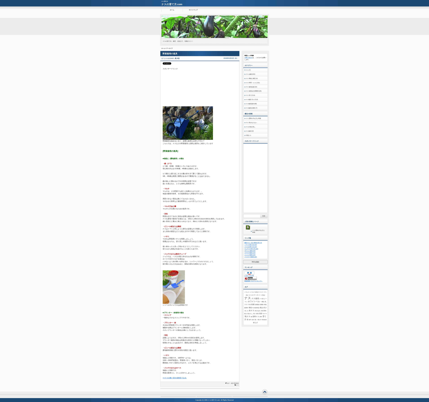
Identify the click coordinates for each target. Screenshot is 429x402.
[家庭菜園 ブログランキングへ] (250, 279)
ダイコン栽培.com (249, 251)
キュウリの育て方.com (251, 249)
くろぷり (247, 292)
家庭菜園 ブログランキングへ (253, 281)
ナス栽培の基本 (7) (251, 108)
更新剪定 (257, 308)
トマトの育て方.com (250, 245)
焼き (245, 313)
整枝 (250, 308)
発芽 (260, 313)
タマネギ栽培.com (249, 253)
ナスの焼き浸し (250, 127)
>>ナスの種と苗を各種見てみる (174, 378)
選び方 (259, 319)
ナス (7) (248, 70)
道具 (232, 383)
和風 (265, 304)
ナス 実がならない (251, 122)
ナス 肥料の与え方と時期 (253, 118)
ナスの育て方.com (171, 4)
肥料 (261, 316)
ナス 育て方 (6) (250, 95)
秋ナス (247, 316)
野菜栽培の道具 (170, 53)
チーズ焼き (262, 295)
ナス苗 (262, 298)
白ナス (265, 313)
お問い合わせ (248, 57)
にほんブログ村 (249, 275)
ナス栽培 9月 (250, 131)
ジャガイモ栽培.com (250, 257)
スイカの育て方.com (250, 247)
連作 (250, 319)
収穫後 (257, 304)
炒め (264, 311)
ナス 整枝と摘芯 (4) (252, 78)
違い (255, 319)
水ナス (251, 311)
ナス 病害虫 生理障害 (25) (253, 91)
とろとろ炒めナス (255, 292)
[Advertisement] (200, 85)
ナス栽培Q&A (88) (251, 104)
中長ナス (248, 135)
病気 (257, 313)
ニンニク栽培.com (249, 255)
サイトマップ (193, 10)
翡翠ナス (255, 316)
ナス (237, 385)
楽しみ (246, 310)
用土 (254, 313)
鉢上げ (255, 322)
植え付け (263, 308)
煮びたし (250, 313)
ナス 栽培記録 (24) (251, 87)
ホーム (172, 10)
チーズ (255, 295)
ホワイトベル (254, 301)
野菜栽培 (236, 383)
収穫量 (261, 304)
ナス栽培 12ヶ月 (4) (252, 99)
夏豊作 (246, 308)
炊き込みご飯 (259, 311)
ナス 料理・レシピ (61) (253, 82)
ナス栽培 (255, 298)
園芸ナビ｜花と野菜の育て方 (253, 243)
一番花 (262, 301)
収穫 (252, 304)
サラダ (251, 295)
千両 (249, 304)
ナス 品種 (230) (250, 74)
